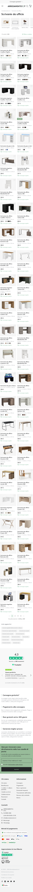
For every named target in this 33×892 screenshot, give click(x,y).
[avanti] (23, 616)
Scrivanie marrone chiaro (17, 639)
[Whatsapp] (14, 881)
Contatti (3, 799)
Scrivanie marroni (6, 642)
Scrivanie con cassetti (24, 630)
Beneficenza (4, 785)
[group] (16, 673)
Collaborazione (5, 794)
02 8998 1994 (7, 813)
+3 (11, 103)
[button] (16, 1)
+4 (11, 221)
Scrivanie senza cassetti (7, 633)
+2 (28, 55)
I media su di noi (6, 792)
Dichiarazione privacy (7, 872)
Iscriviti (16, 769)
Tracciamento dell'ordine (24, 793)
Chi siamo (4, 783)
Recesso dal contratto (23, 795)
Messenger (6, 820)
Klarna (18, 798)
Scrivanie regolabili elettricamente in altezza (12, 628)
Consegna (19, 783)
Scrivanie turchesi (16, 636)
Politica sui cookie (6, 877)
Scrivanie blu (26, 636)
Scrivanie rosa (16, 642)
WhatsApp (6, 823)
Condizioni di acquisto (7, 875)
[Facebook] (2, 881)
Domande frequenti (22, 790)
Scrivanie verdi (5, 636)
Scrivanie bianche (20, 633)
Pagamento (20, 785)
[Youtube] (8, 881)
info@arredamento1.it (9, 818)
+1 (11, 55)
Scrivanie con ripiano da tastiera (9, 630)
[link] (9, 616)
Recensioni (4, 797)
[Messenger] (11, 881)
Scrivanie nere (5, 639)
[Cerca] (27, 6)
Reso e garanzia (21, 788)
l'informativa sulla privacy (15, 764)
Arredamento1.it (5, 10)
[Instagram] (5, 881)
